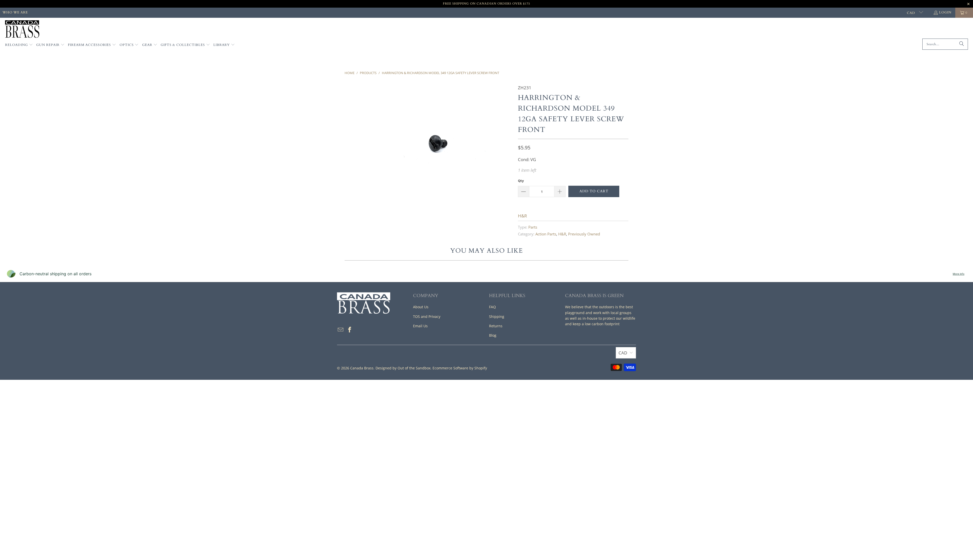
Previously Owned (584, 233)
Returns (495, 325)
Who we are (15, 12)
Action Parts (545, 233)
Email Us (420, 325)
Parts (532, 227)
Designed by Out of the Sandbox (403, 368)
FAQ (492, 306)
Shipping (496, 316)
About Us (420, 306)
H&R (522, 216)
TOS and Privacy (426, 316)
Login (945, 12)
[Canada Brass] (22, 29)
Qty (521, 180)
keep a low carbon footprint (596, 323)
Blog (492, 335)
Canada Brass (361, 368)
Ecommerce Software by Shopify (460, 368)
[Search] (961, 44)
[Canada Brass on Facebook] (350, 330)
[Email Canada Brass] (341, 330)
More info (958, 273)
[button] (19, 45)
